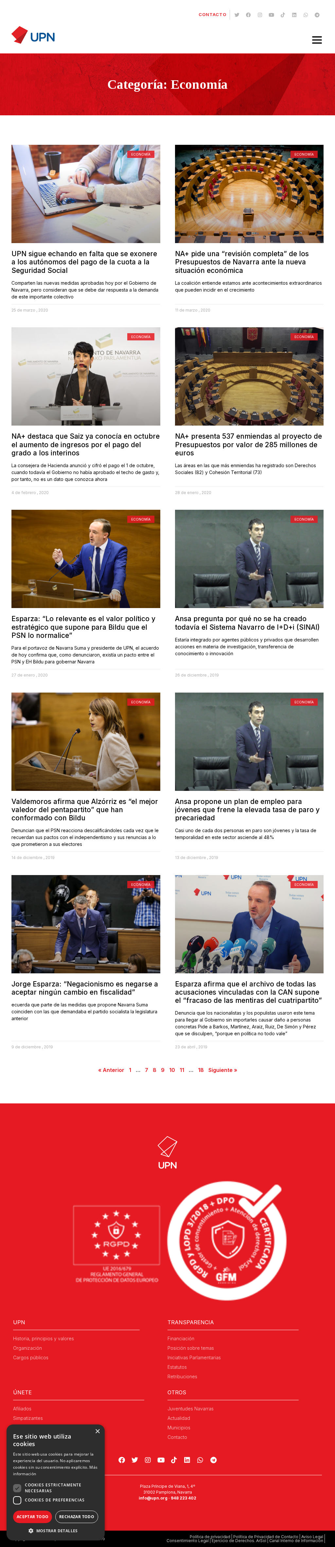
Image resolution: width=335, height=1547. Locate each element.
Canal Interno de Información (296, 1540)
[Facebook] (248, 15)
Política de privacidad (210, 1536)
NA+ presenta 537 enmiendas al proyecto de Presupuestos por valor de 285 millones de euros (248, 444)
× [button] (97, 1431)
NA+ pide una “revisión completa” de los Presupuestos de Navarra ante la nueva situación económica (242, 262)
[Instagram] (260, 15)
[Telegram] (317, 15)
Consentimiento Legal (188, 1540)
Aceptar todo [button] (33, 1516)
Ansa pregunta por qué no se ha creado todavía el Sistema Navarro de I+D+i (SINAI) (247, 623)
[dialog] (56, 1482)
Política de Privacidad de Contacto (265, 1536)
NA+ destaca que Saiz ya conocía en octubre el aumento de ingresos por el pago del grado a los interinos (85, 444)
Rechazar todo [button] (76, 1516)
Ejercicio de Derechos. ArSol (239, 1540)
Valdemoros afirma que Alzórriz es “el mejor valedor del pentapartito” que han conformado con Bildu (84, 809)
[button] (55, 1530)
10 (172, 1070)
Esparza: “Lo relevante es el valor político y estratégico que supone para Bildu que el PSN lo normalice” (83, 627)
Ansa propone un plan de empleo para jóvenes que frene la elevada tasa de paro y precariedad (247, 809)
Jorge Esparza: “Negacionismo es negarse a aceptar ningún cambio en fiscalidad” (84, 988)
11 (182, 1070)
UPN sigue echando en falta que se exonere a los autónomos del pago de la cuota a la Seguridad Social (84, 262)
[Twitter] (237, 15)
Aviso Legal (312, 1536)
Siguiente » (222, 1070)
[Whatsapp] (305, 15)
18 (201, 1070)
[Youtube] (271, 15)
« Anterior (111, 1070)
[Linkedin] (294, 15)
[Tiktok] (283, 15)
